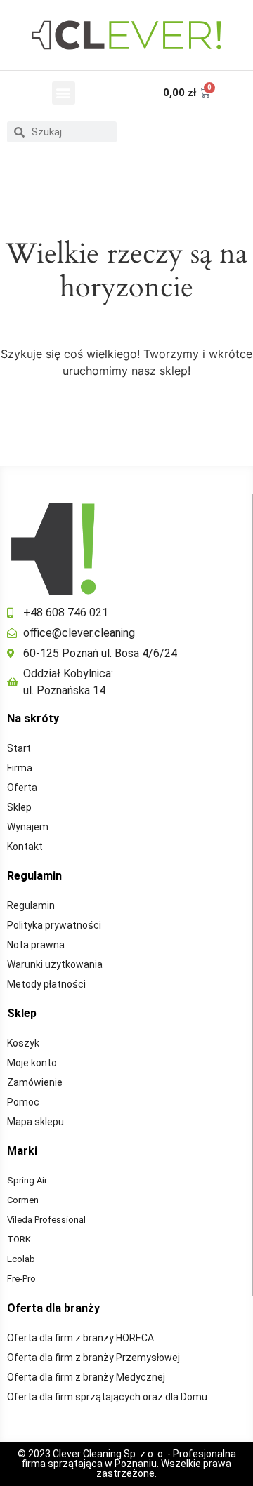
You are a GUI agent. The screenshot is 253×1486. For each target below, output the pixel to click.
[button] (63, 93)
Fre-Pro (21, 1278)
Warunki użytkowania (55, 964)
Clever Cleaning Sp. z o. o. (110, 1453)
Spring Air (27, 1180)
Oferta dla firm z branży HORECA (80, 1338)
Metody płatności (46, 984)
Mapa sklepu (35, 1121)
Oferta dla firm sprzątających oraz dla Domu (107, 1396)
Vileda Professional (46, 1219)
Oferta (22, 787)
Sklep (19, 807)
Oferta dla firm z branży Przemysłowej (93, 1357)
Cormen (23, 1200)
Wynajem (27, 826)
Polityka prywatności (54, 925)
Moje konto (32, 1062)
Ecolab (21, 1259)
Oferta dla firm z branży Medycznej (86, 1377)
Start (19, 748)
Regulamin (31, 905)
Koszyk (23, 1043)
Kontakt (25, 846)
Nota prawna (36, 944)
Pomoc (23, 1102)
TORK (19, 1239)
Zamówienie (35, 1082)
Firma (19, 768)
